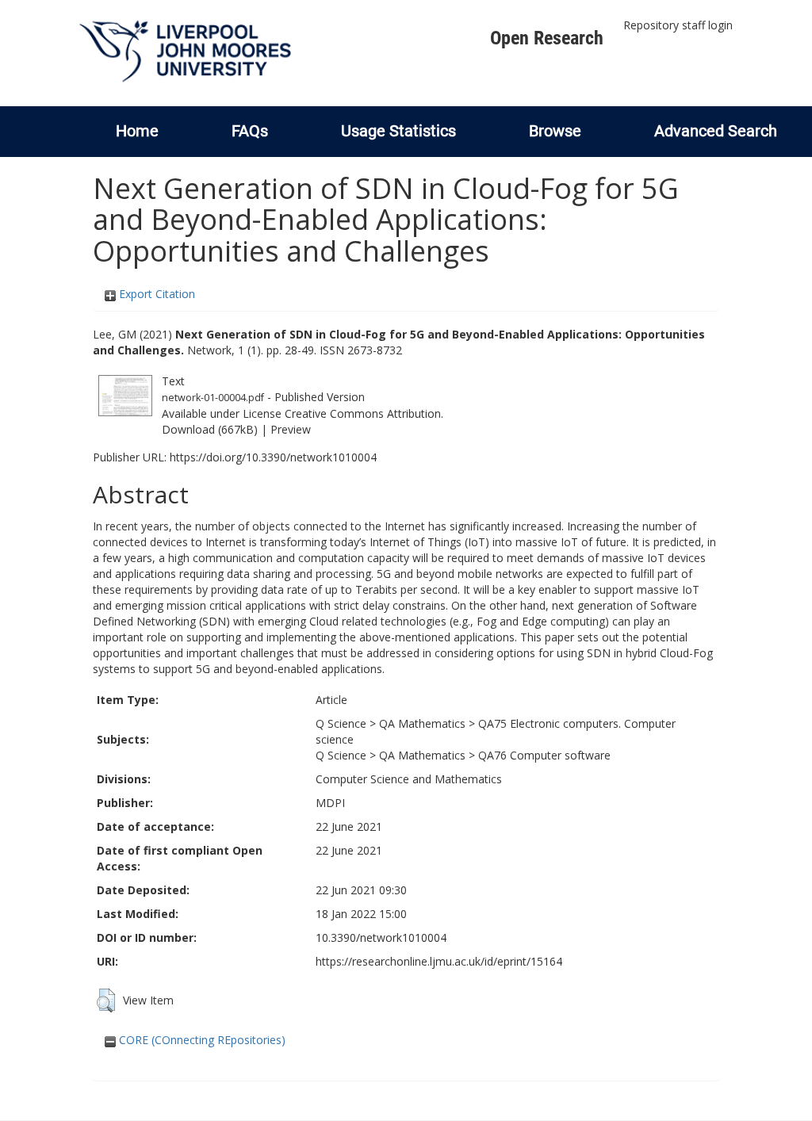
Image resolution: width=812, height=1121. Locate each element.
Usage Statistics (398, 130)
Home (137, 130)
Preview (290, 429)
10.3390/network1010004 (381, 937)
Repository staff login (678, 25)
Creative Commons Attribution (363, 413)
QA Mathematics (422, 723)
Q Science (341, 723)
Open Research (546, 38)
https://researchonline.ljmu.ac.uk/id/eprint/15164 (439, 961)
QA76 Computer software (544, 755)
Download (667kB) (210, 429)
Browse (555, 130)
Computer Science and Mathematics (409, 778)
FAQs (250, 130)
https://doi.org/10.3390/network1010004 (273, 457)
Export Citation (155, 293)
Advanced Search (715, 130)
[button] (106, 1000)
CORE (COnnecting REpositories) (200, 1039)
